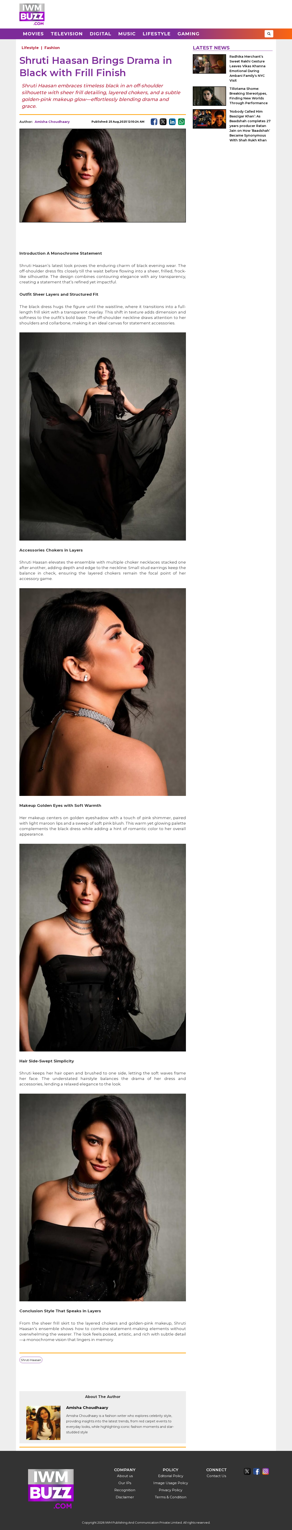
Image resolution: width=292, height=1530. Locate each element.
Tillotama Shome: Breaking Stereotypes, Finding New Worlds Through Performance (248, 96)
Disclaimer (125, 1497)
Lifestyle (157, 33)
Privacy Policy (170, 1490)
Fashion (52, 48)
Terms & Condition (170, 1497)
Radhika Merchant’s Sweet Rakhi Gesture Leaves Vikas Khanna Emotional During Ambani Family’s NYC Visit (247, 68)
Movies (33, 33)
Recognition (124, 1490)
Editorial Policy (170, 1476)
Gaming (188, 33)
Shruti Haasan (31, 1360)
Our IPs (124, 1483)
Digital (100, 33)
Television (67, 33)
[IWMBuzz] (31, 14)
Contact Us (216, 1476)
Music (127, 33)
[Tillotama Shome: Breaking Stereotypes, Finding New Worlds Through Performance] (209, 96)
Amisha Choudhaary (52, 122)
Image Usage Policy (170, 1483)
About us (125, 1476)
